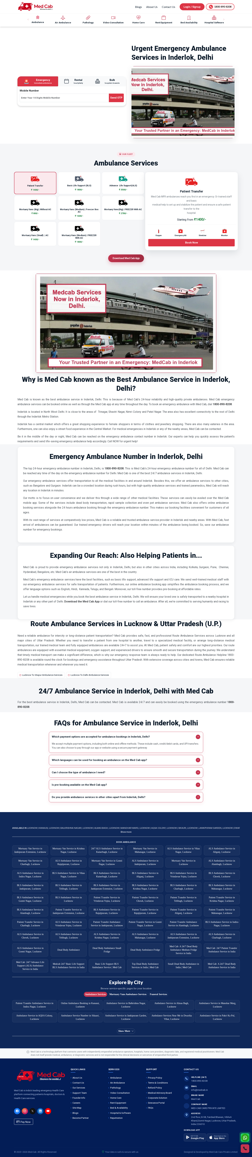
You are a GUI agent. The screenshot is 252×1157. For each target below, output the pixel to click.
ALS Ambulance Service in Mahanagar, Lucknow (145, 936)
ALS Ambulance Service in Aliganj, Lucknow (221, 850)
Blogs (138, 6)
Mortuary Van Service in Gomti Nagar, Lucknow (107, 862)
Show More (124, 1031)
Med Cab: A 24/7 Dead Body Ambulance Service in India (222, 966)
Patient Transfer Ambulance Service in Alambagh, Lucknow (183, 924)
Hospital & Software (120, 1113)
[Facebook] (17, 1111)
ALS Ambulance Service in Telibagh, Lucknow (68, 936)
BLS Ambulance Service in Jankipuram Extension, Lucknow (107, 887)
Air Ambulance (117, 1082)
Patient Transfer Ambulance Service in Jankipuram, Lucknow (107, 924)
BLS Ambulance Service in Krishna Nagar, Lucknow (145, 887)
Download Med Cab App (126, 258)
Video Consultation (120, 1092)
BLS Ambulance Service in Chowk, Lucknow (222, 875)
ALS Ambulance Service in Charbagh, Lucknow (221, 936)
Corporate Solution (157, 1097)
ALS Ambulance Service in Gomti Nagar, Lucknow (30, 950)
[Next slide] (223, 19)
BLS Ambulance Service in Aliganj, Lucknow (145, 875)
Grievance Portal (156, 1102)
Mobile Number (29, 90)
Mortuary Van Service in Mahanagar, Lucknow (145, 850)
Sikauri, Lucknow (188, 828)
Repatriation (116, 1117)
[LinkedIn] (40, 1111)
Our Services (79, 1087)
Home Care (115, 1097)
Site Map (77, 1107)
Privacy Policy (155, 1077)
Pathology (115, 1087)
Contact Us (168, 6)
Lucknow (32, 828)
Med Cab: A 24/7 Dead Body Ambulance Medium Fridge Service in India (183, 950)
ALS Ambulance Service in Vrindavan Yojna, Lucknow (68, 924)
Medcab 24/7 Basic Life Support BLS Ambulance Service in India (68, 966)
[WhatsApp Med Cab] (245, 1137)
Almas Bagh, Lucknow (107, 828)
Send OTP (116, 97)
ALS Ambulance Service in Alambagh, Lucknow (221, 862)
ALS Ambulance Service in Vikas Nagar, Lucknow (183, 850)
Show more (126, 832)
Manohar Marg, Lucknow (135, 828)
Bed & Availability (119, 1107)
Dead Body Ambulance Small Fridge (107, 950)
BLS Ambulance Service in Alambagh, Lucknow (30, 911)
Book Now (191, 242)
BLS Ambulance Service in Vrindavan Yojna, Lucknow (183, 875)
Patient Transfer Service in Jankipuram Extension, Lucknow (69, 911)
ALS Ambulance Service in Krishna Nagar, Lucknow (107, 936)
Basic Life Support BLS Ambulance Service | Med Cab (107, 966)
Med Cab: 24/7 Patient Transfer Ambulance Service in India (221, 950)
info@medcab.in (199, 1089)
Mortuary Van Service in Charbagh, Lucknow (30, 862)
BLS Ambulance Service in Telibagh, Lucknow (68, 887)
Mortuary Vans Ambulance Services (127, 994)
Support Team (80, 1092)
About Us (152, 6)
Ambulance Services (95, 994)
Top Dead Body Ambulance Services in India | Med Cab (145, 966)
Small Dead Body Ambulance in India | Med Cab (183, 966)
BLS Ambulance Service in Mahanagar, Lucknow (222, 887)
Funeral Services (158, 994)
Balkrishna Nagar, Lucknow (77, 828)
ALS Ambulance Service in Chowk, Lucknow (30, 936)
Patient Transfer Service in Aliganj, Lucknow (183, 911)
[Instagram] (25, 1111)
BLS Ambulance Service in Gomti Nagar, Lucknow (30, 899)
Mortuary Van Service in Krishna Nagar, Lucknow (68, 850)
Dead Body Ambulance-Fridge (145, 950)
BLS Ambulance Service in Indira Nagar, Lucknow (221, 924)
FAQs (150, 1107)
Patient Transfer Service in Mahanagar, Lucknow (222, 911)
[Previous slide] (28, 19)
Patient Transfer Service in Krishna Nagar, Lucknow (222, 899)
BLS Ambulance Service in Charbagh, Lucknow (183, 887)
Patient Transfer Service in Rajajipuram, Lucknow (145, 911)
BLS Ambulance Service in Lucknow (68, 899)
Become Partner (81, 1117)
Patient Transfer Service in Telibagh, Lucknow (183, 899)
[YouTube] (48, 1111)
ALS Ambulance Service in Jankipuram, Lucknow (145, 862)
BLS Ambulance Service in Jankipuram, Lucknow (30, 887)
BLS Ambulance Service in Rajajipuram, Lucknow (107, 911)
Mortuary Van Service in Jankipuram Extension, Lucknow (30, 850)
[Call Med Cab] (245, 1148)
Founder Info (79, 1097)
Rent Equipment (118, 1102)
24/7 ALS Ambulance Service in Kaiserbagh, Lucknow (107, 850)
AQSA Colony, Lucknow (164, 828)
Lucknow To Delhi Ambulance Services (90, 675)
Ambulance (116, 1077)
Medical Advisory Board (160, 1092)
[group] (37, 19)
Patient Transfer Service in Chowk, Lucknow (145, 899)
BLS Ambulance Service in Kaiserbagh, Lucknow (107, 875)
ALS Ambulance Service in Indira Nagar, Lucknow (30, 875)
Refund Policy (155, 1087)
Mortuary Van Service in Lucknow (183, 862)
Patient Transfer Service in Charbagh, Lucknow (30, 924)
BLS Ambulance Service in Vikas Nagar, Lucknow (68, 875)
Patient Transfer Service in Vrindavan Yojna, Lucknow (107, 899)
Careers (76, 1102)
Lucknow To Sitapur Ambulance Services (42, 675)
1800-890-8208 (199, 1080)
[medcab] (35, 6)
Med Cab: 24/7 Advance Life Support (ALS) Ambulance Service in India (30, 965)
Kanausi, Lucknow (49, 828)
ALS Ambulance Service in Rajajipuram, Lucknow (68, 862)
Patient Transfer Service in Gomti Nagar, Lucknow (145, 924)
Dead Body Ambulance (68, 950)
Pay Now (25, 1122)
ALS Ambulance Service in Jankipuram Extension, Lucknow (183, 936)
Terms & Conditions (158, 1082)
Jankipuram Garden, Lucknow (216, 828)
